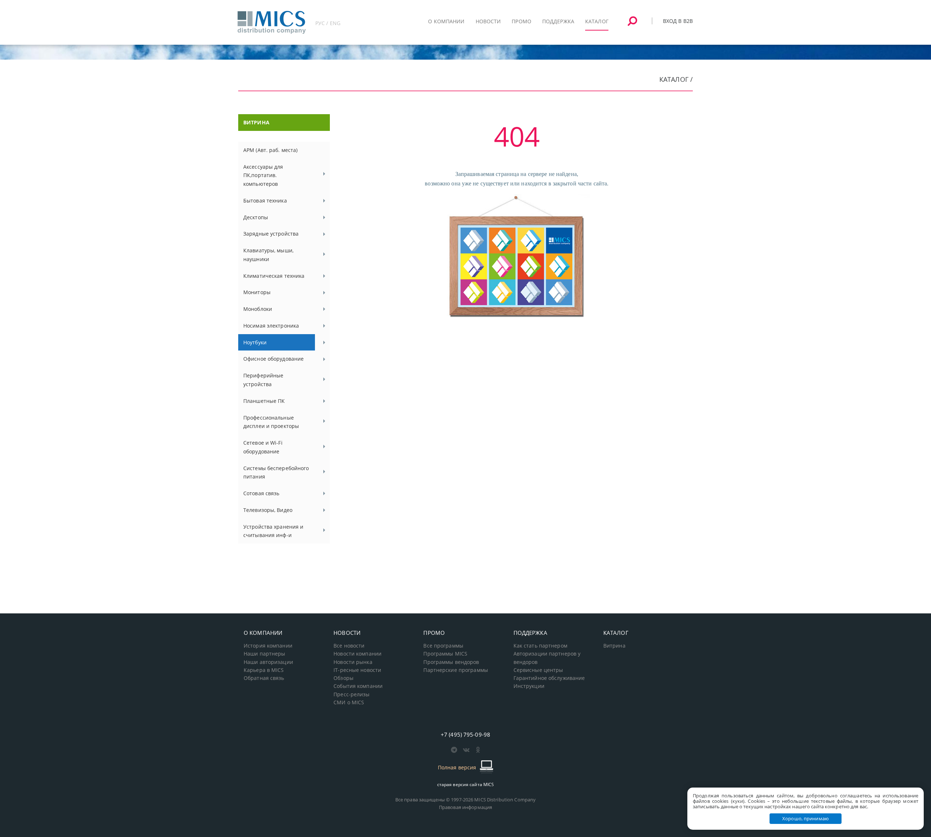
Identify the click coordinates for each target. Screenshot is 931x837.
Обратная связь (264, 678)
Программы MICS (445, 653)
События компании (358, 686)
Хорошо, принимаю (805, 818)
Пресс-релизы (351, 694)
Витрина (614, 645)
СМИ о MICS (348, 702)
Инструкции (529, 686)
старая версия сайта (465, 784)
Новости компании (357, 653)
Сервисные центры (538, 670)
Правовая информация (465, 807)
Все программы (443, 645)
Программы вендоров (451, 662)
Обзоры (343, 678)
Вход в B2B (678, 20)
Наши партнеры (264, 653)
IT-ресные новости (357, 670)
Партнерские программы (455, 670)
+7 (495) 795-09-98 (465, 734)
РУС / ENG (327, 23)
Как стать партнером (540, 645)
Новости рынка (352, 662)
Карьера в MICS (264, 670)
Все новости (348, 645)
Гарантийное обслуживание (549, 678)
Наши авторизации (268, 662)
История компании (268, 645)
